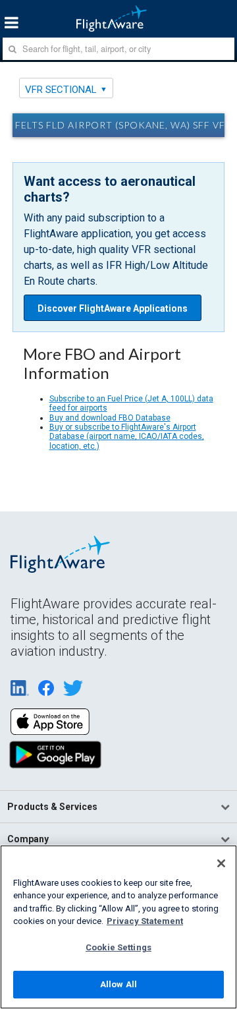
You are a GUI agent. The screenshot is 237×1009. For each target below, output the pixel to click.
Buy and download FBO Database (110, 417)
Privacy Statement (145, 921)
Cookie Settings (118, 947)
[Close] (221, 863)
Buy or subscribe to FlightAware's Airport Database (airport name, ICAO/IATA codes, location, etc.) (126, 436)
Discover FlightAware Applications (113, 308)
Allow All (118, 984)
